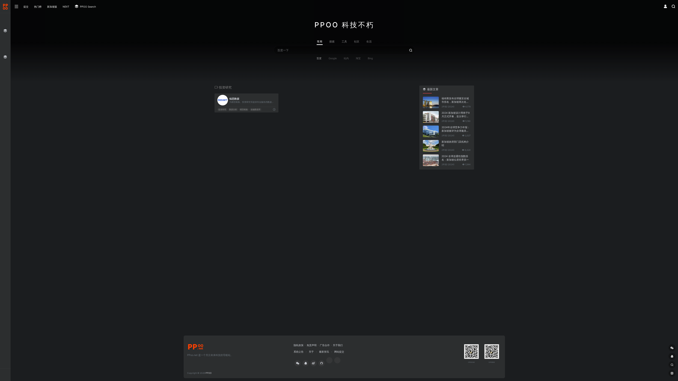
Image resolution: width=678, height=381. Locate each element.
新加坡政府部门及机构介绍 (455, 143)
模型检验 (244, 109)
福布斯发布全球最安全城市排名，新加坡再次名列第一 (455, 100)
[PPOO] (195, 348)
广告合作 (325, 345)
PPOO (209, 373)
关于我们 (338, 345)
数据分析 (233, 109)
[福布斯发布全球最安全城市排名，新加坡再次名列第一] (431, 102)
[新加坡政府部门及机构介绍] (431, 146)
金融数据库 (255, 109)
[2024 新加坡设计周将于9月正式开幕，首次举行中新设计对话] (431, 117)
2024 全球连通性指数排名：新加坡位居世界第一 (455, 158)
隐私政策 (299, 345)
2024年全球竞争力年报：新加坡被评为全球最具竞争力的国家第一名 (456, 129)
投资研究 (222, 109)
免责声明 (312, 345)
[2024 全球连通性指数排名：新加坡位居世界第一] (431, 160)
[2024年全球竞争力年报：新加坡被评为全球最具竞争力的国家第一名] (431, 131)
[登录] (665, 6)
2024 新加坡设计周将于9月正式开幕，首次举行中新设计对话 (456, 114)
